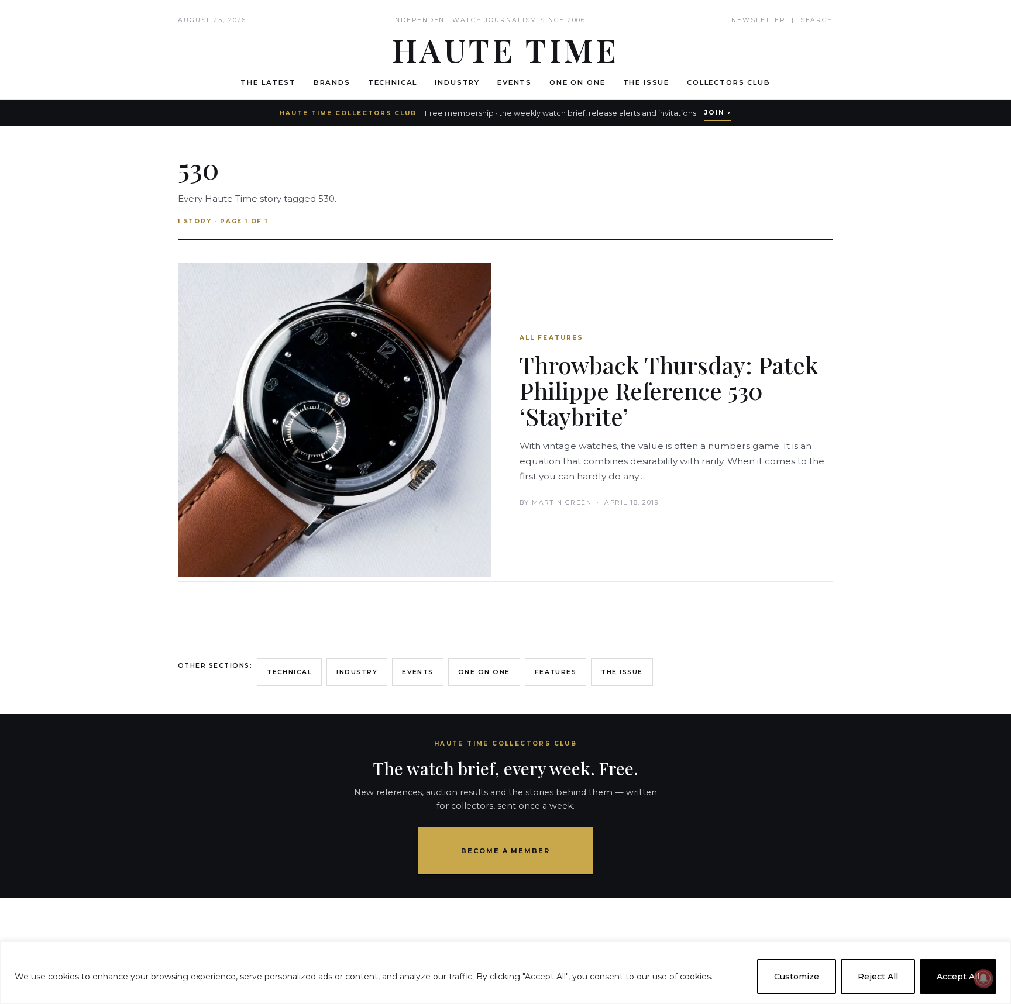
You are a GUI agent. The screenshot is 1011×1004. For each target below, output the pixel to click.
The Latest (267, 82)
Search (816, 20)
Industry (457, 82)
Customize (796, 976)
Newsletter (758, 20)
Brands (332, 82)
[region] (505, 972)
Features (556, 672)
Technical (393, 82)
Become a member (506, 851)
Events (514, 82)
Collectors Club (729, 82)
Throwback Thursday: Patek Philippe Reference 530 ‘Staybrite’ (669, 390)
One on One (577, 82)
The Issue (646, 82)
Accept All (958, 976)
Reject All (878, 976)
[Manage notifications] (983, 978)
